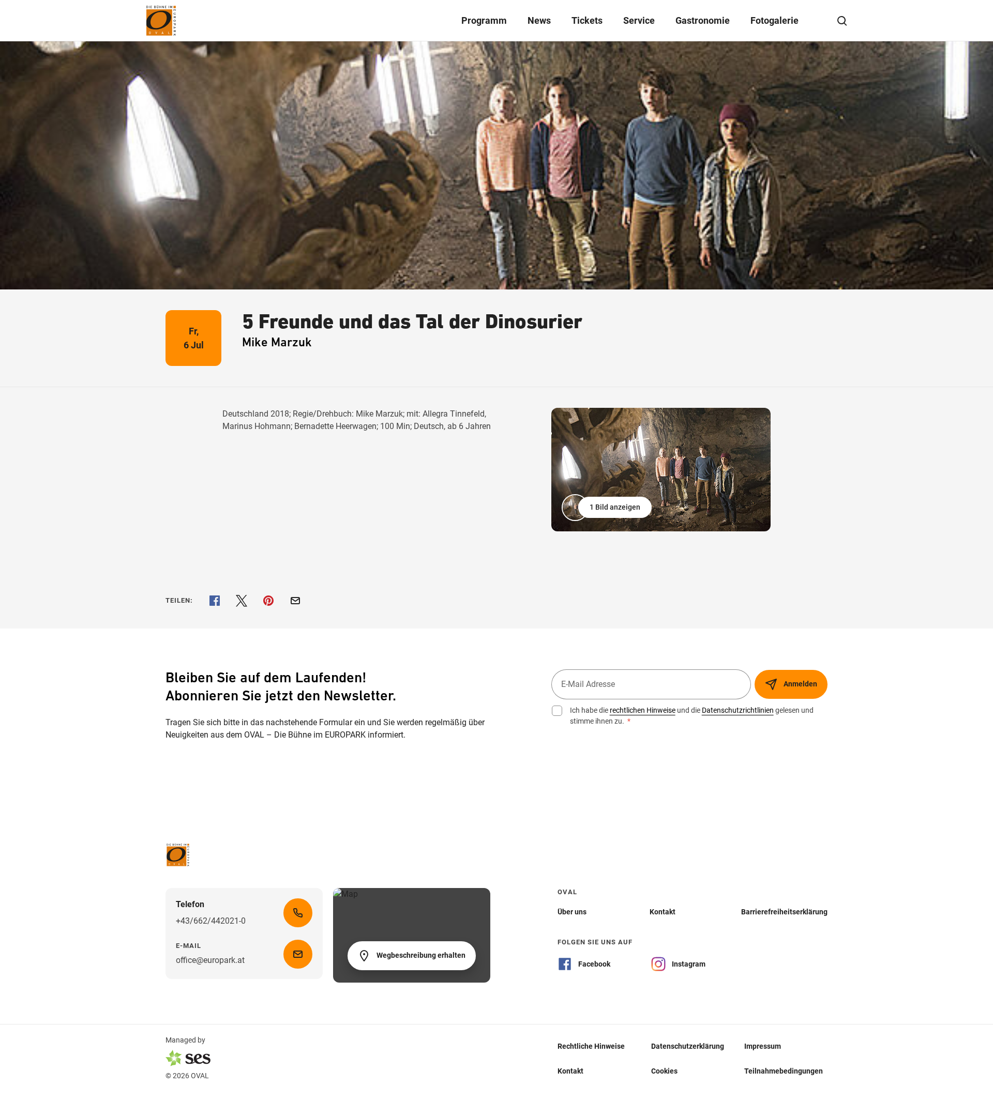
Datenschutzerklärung (687, 1046)
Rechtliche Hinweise (591, 1046)
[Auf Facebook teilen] (214, 600)
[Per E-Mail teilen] (295, 600)
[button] (608, 507)
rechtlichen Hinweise (642, 710)
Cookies (664, 1070)
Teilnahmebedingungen (783, 1070)
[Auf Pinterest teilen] (268, 600)
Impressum (762, 1046)
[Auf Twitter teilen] (241, 600)
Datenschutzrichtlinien (738, 710)
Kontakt (570, 1070)
